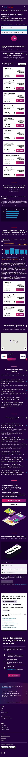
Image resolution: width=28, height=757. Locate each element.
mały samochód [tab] (5, 239)
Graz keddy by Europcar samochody (10, 623)
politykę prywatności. (23, 584)
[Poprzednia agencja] (2, 348)
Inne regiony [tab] (5, 607)
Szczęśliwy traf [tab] (6, 610)
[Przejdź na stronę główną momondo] (8, 7)
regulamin (17, 584)
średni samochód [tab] (14, 239)
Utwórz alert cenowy (11, 669)
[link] (20, 76)
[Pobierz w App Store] (11, 747)
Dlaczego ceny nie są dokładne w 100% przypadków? (11, 696)
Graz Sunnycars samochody (8, 625)
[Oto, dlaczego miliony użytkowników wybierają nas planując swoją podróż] (26, 418)
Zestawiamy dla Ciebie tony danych (10, 693)
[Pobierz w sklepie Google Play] (4, 747)
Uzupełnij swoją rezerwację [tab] (17, 607)
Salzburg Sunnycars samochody (9, 618)
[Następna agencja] (25, 348)
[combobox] (7, 24)
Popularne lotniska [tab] (17, 604)
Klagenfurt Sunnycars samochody (9, 627)
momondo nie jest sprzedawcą (9, 691)
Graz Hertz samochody (7, 620)
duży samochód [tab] (23, 239)
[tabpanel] (14, 209)
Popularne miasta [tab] (7, 604)
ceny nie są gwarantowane (7, 687)
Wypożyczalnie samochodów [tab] (9, 601)
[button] (2, 6)
